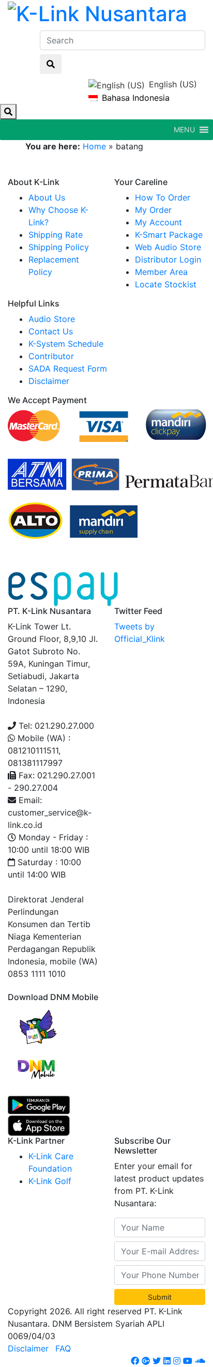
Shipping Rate (55, 234)
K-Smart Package (169, 234)
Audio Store (51, 319)
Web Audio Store (168, 247)
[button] (184, 129)
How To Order (162, 197)
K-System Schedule (65, 344)
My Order (153, 210)
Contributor (51, 356)
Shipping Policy (58, 247)
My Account (158, 222)
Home (94, 146)
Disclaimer (48, 381)
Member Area (161, 272)
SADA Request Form (67, 368)
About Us (46, 197)
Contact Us (50, 331)
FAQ (63, 1348)
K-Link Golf (49, 1181)
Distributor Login (168, 259)
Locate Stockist (165, 284)
